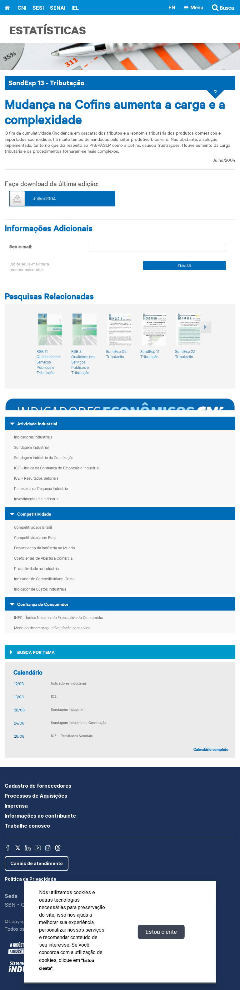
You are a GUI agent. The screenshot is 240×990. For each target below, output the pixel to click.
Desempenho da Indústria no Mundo (44, 547)
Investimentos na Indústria (36, 498)
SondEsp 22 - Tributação (186, 354)
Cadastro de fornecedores (38, 786)
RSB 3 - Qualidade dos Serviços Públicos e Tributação (83, 362)
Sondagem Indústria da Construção (43, 457)
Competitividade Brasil (33, 527)
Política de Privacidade (30, 879)
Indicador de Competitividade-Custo (44, 578)
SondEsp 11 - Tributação (151, 354)
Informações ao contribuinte (40, 816)
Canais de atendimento (36, 863)
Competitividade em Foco (35, 537)
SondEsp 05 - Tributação (117, 354)
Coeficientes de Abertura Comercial (43, 558)
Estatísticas (47, 30)
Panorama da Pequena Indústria (41, 488)
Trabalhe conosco (27, 826)
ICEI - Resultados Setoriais (36, 478)
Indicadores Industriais (33, 436)
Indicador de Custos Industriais (40, 589)
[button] (204, 345)
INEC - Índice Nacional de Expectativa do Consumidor (59, 617)
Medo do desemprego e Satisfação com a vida (52, 627)
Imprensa (16, 806)
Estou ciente (161, 931)
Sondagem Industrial (31, 447)
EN (171, 7)
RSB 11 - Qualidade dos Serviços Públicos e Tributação (49, 362)
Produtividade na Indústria (36, 568)
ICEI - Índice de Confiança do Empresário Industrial (56, 467)
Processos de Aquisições (36, 796)
